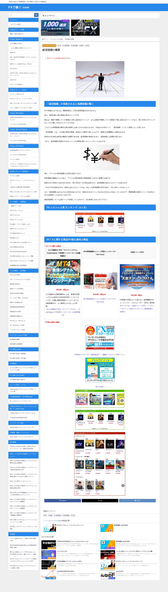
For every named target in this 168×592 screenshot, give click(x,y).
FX (60, 45)
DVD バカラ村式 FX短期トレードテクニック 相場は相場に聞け (23, 487)
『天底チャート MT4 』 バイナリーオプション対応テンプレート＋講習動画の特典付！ (137, 308)
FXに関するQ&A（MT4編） (18, 358)
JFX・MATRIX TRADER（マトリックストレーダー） (23, 58)
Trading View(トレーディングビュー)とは (22, 413)
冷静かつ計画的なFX (16, 302)
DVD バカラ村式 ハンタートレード (20, 481)
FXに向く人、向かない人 (17, 320)
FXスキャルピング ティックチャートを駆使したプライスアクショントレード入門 (23, 560)
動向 (82, 45)
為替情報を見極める (16, 316)
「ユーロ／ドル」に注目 (17, 329)
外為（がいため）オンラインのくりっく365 (23, 103)
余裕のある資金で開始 (16, 293)
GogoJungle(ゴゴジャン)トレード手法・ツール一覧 (23, 390)
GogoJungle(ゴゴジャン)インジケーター (22, 427)
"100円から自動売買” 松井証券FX (20, 187)
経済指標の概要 (14, 339)
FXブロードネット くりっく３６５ (21, 98)
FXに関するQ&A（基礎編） (18, 353)
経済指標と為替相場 (16, 344)
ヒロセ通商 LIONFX (16, 43)
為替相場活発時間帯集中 (17, 307)
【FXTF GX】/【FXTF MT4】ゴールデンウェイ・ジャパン (23, 74)
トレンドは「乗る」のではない (19, 297)
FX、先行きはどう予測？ (17, 325)
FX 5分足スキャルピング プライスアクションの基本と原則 (23, 567)
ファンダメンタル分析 (49, 45)
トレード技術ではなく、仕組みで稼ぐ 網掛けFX (23, 539)
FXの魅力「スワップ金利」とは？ (20, 224)
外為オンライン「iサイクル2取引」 (20, 196)
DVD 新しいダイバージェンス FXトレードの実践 (23, 527)
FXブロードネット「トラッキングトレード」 (22, 181)
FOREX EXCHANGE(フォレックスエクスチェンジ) (23, 118)
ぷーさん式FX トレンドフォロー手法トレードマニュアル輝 (23, 369)
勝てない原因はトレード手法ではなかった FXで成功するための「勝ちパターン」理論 (23, 553)
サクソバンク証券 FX (16, 84)
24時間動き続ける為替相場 (18, 265)
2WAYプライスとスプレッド (18, 228)
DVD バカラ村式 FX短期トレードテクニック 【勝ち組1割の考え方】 (23, 468)
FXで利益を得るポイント (17, 233)
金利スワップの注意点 (16, 288)
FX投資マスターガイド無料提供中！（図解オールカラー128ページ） (99, 354)
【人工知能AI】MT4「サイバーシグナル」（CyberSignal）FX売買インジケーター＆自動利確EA (63, 312)
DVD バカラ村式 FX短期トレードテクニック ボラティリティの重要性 (23, 500)
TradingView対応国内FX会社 (18, 417)
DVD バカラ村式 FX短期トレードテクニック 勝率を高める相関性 (23, 462)
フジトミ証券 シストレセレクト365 (21, 107)
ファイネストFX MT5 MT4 (18, 124)
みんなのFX (13, 68)
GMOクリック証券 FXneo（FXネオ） (21, 64)
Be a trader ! (100, 386)
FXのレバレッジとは (16, 219)
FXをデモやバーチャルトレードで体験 (21, 260)
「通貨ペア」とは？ (16, 206)
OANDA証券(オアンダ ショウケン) (20, 150)
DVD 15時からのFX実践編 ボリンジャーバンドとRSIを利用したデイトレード (23, 493)
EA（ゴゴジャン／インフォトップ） (21, 401)
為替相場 (66, 45)
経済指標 (75, 45)
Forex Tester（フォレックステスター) (21, 436)
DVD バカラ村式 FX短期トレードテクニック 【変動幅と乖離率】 (23, 514)
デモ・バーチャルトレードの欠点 (20, 279)
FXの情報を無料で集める (17, 379)
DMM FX (12, 52)
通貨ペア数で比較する (16, 34)
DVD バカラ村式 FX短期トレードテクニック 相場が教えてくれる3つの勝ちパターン (23, 475)
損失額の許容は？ (15, 284)
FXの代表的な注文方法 (17, 247)
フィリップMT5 (14, 159)
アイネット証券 (14, 175)
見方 (88, 45)
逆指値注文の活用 (15, 311)
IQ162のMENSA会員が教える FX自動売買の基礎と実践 (23, 546)
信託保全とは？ (14, 238)
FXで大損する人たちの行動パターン (21, 242)
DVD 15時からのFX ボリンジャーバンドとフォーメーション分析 (23, 521)
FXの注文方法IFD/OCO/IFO (18, 251)
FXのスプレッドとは (16, 210)
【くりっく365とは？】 (17, 94)
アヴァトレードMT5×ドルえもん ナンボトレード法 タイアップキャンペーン (23, 165)
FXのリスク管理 (15, 275)
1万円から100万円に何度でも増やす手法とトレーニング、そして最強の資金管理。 (23, 447)
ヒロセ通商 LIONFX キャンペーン (21, 48)
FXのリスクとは (15, 215)
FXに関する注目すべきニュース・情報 (21, 256)
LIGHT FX (13, 80)
